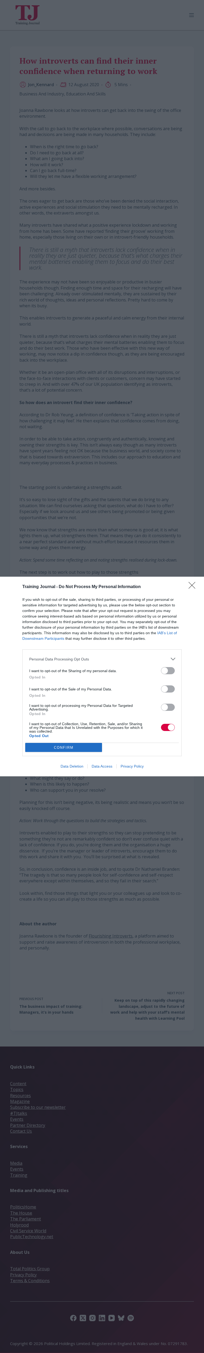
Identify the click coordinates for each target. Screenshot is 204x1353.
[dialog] (102, 676)
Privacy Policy (132, 766)
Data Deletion (72, 766)
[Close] (194, 587)
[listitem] (102, 659)
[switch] (168, 670)
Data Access (102, 766)
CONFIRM (64, 748)
